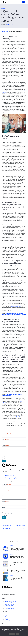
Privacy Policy (8, 620)
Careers (6, 619)
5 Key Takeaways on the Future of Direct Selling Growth (17, 571)
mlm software (16, 423)
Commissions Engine (9, 604)
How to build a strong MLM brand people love (15, 478)
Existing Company (8, 456)
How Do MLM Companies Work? (12, 477)
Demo (6, 615)
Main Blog (3, 8)
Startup (5, 458)
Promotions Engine (9, 605)
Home (3, 31)
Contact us (18, 416)
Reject (17, 634)
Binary (16, 306)
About (6, 613)
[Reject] (26, 631)
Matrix (19, 306)
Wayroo (6, 607)
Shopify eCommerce (9, 608)
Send (4, 461)
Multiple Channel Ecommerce (11, 601)
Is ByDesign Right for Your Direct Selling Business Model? (17, 556)
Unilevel (13, 306)
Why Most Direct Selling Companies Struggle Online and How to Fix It (16, 578)
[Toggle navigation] (23, 2)
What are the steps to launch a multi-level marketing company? (7, 527)
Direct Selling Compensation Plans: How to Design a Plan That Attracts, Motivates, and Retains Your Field (17, 549)
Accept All (12, 634)
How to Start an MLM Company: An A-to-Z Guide (20, 527)
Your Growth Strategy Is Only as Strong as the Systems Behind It (17, 564)
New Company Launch (10, 602)
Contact (6, 618)
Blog (7, 31)
